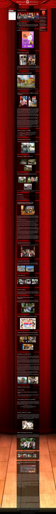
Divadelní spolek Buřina (24, 4)
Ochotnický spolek (20, 2)
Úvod (20, 4)
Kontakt (37, 4)
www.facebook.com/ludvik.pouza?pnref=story (28, 407)
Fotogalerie (33, 4)
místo (34, 371)
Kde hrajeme (30, 4)
